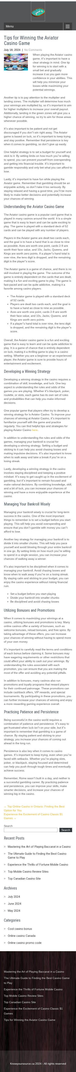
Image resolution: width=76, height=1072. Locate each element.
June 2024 (14, 903)
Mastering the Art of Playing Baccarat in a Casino (39, 846)
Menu (10, 26)
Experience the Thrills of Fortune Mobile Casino (38, 864)
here (35, 430)
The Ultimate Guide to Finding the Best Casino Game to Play (37, 855)
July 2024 (14, 896)
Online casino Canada (21, 936)
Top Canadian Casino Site (24, 878)
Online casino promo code (25, 943)
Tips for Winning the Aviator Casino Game (29, 1019)
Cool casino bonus (20, 929)
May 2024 (14, 910)
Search (8, 825)
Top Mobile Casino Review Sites (28, 871)
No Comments (33, 49)
